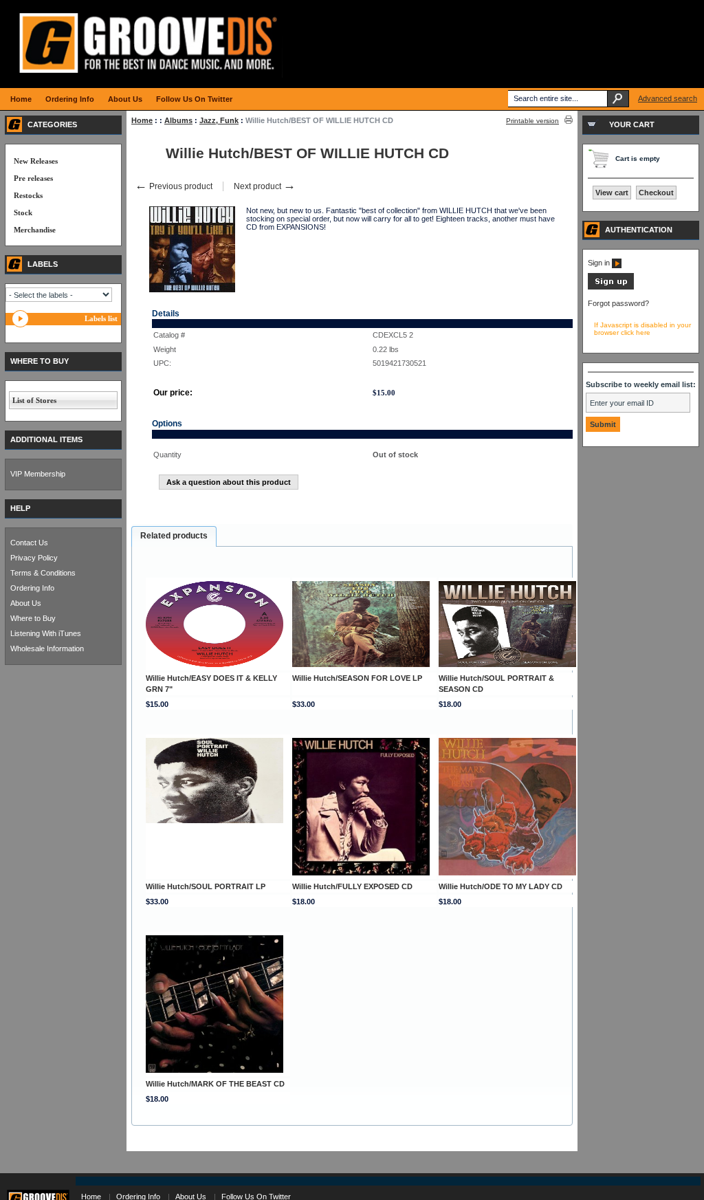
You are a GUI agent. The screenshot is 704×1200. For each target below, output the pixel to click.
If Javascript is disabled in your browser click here (642, 328)
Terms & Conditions (43, 573)
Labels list (101, 318)
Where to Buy (33, 618)
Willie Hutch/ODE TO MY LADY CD (500, 886)
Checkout (656, 192)
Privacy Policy (34, 558)
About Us (25, 603)
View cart (611, 192)
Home (142, 120)
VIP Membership (37, 474)
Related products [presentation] (174, 536)
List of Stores (34, 400)
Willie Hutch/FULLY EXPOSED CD (352, 886)
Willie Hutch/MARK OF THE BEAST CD (215, 1084)
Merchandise (35, 230)
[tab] (174, 536)
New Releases (36, 161)
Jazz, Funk (219, 120)
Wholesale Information (47, 648)
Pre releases (33, 178)
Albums (178, 120)
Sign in (600, 263)
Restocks (28, 195)
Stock (23, 212)
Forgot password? (618, 303)
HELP (20, 508)
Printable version (532, 120)
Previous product (173, 186)
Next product (265, 186)
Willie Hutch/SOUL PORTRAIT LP (205, 886)
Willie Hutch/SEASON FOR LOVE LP (357, 678)
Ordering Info (32, 588)
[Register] (611, 287)
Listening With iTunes (45, 633)
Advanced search (667, 98)
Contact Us (29, 542)
